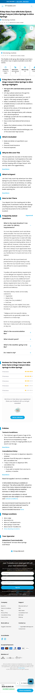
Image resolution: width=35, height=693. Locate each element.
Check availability (25, 690)
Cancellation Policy (6, 615)
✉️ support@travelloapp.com (26, 626)
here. (22, 509)
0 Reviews (5, 372)
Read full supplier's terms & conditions (15, 479)
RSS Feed (21, 615)
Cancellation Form (23, 612)
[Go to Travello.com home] (10, 6)
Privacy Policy (4, 612)
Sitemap (21, 617)
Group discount (18, 551)
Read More (5, 169)
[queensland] (19, 658)
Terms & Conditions (6, 608)
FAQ (20, 608)
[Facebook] (2, 639)
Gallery (30, 47)
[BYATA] (3, 658)
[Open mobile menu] (2, 6)
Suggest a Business (6, 626)
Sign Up (17, 587)
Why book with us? (23, 606)
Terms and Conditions (22, 591)
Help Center (21, 610)
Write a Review (17, 417)
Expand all (29, 215)
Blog (2, 610)
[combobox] (16, 582)
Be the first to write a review (16, 22)
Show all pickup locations (12, 529)
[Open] (32, 583)
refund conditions (12, 499)
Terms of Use (4, 617)
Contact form (22, 629)
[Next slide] (33, 37)
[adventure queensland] (10, 658)
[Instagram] (5, 639)
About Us (3, 606)
